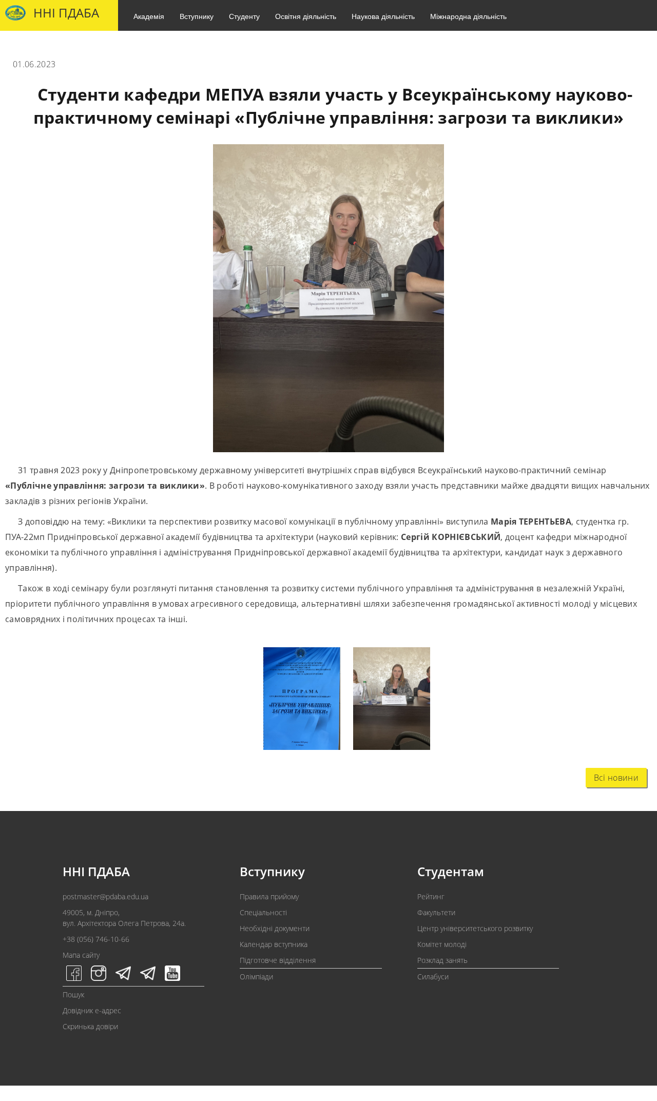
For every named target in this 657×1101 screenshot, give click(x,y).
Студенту (244, 16)
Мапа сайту (81, 955)
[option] (295, 701)
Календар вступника (273, 944)
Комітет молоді (442, 944)
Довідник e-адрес (92, 1010)
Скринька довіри (90, 1026)
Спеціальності (263, 912)
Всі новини (616, 777)
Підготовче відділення (278, 960)
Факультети (436, 912)
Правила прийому (269, 896)
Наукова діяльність (383, 16)
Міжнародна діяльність (468, 16)
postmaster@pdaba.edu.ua (105, 896)
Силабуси (433, 976)
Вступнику (197, 16)
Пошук (73, 994)
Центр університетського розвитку (475, 928)
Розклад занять (442, 960)
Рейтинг (431, 896)
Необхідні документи (275, 928)
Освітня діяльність (305, 16)
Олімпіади (256, 976)
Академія (148, 16)
